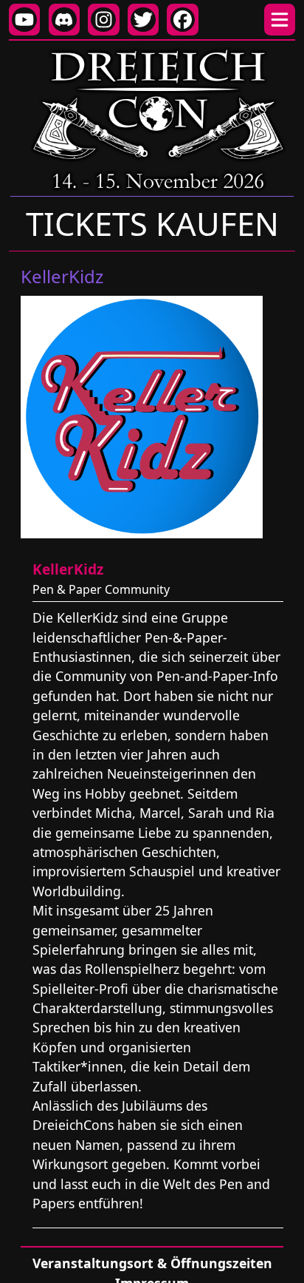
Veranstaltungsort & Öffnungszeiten (152, 1263)
